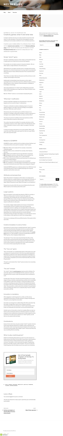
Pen (40, 107)
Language (41, 87)
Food (40, 75)
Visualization (41, 142)
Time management (43, 135)
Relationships (42, 116)
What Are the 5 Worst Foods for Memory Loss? (48, 162)
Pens (40, 110)
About (9, 12)
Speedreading (42, 126)
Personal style (42, 112)
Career (10, 384)
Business (41, 59)
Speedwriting (41, 128)
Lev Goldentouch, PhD (20, 32)
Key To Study (13, 4)
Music (40, 105)
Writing (40, 144)
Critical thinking (28, 384)
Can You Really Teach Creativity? (45, 159)
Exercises (15, 12)
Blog (5, 12)
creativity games (17, 271)
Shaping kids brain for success (45, 157)
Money (40, 103)
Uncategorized (42, 139)
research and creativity (14, 45)
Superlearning (14, 385)
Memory (41, 98)
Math (40, 93)
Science (7, 385)
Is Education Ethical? (43, 151)
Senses (40, 123)
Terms (40, 167)
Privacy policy (42, 169)
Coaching (15, 384)
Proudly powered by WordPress (9, 430)
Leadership (41, 89)
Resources (41, 119)
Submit (10, 376)
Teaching (41, 133)
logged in (11, 396)
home (40, 84)
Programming (42, 114)
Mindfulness (41, 100)
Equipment (41, 70)
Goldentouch (41, 80)
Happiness (41, 82)
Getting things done (43, 77)
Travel (40, 137)
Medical (40, 96)
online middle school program (47, 184)
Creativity (20, 384)
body (40, 57)
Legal (40, 91)
